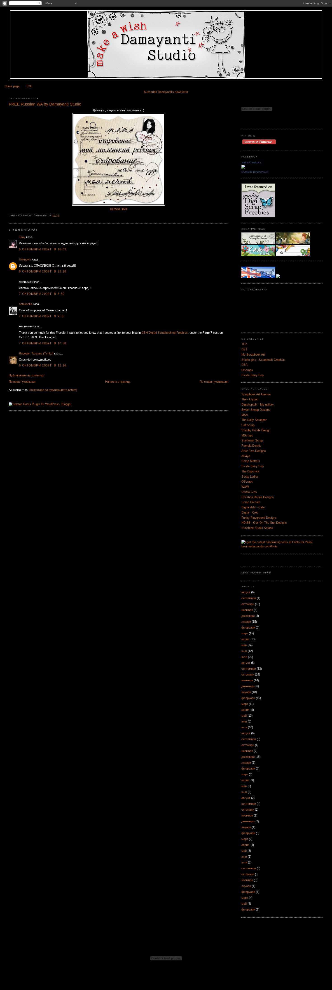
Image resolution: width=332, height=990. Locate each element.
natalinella (25, 304)
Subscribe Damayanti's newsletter (166, 92)
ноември (247, 610)
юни (244, 651)
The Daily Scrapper (254, 420)
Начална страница (117, 381)
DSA (244, 364)
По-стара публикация (214, 381)
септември (248, 598)
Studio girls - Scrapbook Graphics (263, 359)
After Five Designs (253, 451)
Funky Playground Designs (259, 517)
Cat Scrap (248, 425)
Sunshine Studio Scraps (257, 528)
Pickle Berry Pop (252, 375)
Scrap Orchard (250, 502)
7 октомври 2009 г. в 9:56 (41, 316)
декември (248, 615)
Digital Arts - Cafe (252, 507)
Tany (22, 237)
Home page (12, 86)
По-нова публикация (22, 381)
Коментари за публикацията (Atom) (53, 390)
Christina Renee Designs (257, 497)
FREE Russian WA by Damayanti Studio (45, 104)
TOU (29, 86)
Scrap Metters (250, 461)
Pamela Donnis (251, 445)
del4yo (245, 456)
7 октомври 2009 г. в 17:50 (42, 343)
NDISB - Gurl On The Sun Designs (264, 522)
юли (244, 657)
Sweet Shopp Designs (255, 409)
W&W (245, 486)
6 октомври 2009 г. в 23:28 (42, 271)
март (244, 633)
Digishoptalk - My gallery (257, 404)
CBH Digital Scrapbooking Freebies (165, 332)
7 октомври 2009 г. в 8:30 (41, 294)
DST (244, 349)
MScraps (247, 435)
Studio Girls (249, 492)
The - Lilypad (249, 399)
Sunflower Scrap (252, 440)
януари (246, 621)
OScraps (247, 370)
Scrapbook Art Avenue (256, 394)
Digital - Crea (249, 512)
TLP (244, 344)
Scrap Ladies (250, 476)
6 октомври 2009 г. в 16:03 (42, 249)
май (244, 645)
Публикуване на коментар (26, 375)
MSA (244, 415)
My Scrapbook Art (253, 354)
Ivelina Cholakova (251, 162)
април (245, 639)
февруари (248, 627)
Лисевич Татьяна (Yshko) (36, 353)
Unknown (25, 259)
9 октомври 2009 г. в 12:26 (42, 365)
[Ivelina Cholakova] (243, 167)
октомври (247, 604)
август (245, 592)
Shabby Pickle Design (255, 430)
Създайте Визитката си (254, 172)
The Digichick (250, 471)
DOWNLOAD (118, 209)
